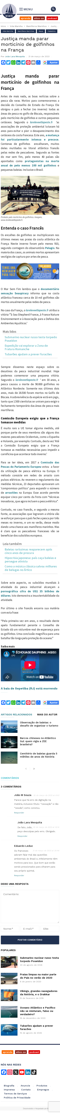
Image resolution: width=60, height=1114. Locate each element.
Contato (26, 1089)
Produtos (41, 1085)
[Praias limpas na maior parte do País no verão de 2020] (9, 978)
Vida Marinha (16, 26)
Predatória (52, 31)
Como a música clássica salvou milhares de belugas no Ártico (31, 568)
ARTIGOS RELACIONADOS (16, 714)
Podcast (52, 18)
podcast (34, 1052)
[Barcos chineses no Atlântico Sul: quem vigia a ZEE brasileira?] (9, 742)
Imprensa (9, 1089)
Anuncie (25, 1085)
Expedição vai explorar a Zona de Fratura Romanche (26, 347)
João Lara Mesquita (15, 56)
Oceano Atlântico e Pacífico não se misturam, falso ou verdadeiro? (37, 1011)
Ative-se (39, 18)
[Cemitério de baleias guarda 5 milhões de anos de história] (9, 758)
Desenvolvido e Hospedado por (37, 1109)
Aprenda (25, 18)
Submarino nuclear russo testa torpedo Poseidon (31, 339)
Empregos (43, 1089)
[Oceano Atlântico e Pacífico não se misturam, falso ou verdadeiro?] (9, 1012)
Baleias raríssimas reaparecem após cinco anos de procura (28, 551)
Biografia (9, 1085)
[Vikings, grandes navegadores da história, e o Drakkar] (9, 995)
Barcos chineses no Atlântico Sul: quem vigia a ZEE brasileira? (38, 741)
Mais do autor (47, 714)
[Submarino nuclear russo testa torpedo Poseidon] (9, 962)
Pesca (41, 31)
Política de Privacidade (17, 1097)
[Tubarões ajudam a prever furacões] (9, 1030)
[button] (53, 9)
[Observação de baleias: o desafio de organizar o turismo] (9, 727)
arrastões (11, 492)
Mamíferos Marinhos (36, 26)
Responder (19, 813)
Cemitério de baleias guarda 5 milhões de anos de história (38, 755)
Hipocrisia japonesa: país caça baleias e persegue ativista (30, 559)
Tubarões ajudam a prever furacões (28, 354)
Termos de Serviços (15, 1093)
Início (3, 26)
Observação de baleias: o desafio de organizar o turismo (39, 724)
